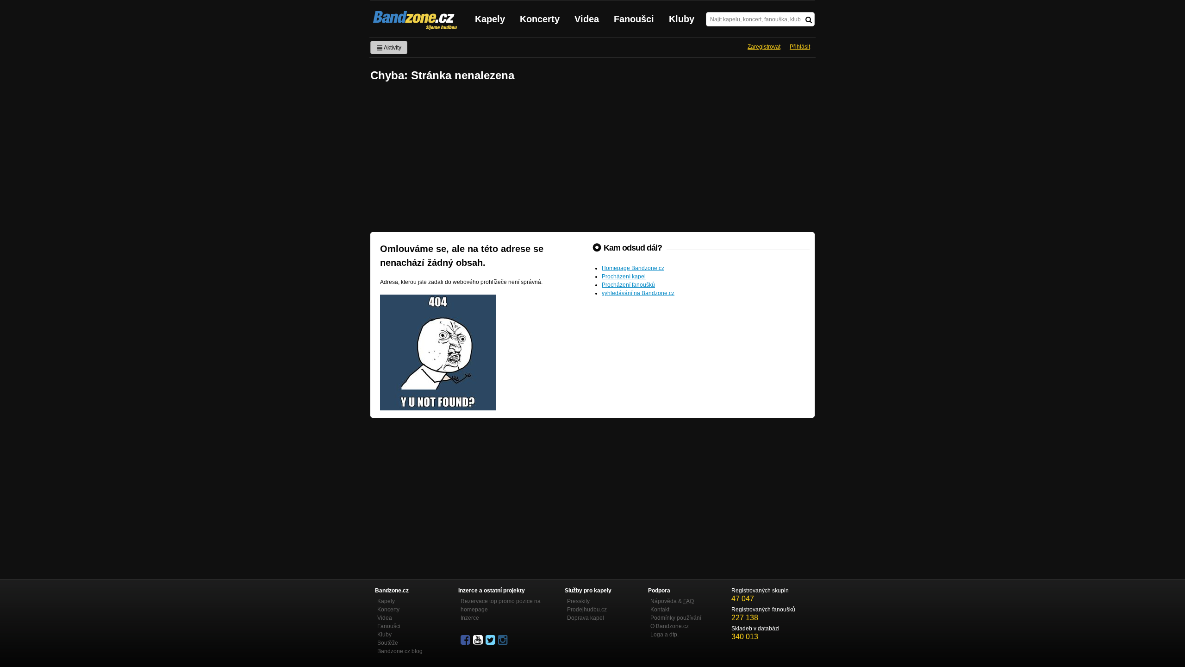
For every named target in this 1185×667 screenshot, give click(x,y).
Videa (586, 19)
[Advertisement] (592, 158)
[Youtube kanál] (478, 640)
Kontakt (659, 609)
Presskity (578, 601)
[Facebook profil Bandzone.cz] (466, 640)
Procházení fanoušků (628, 285)
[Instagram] (503, 640)
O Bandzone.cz (669, 626)
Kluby (681, 19)
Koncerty (540, 19)
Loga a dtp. (664, 634)
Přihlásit (800, 47)
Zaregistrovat (764, 47)
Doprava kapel (585, 618)
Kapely (490, 19)
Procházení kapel (624, 276)
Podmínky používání (675, 618)
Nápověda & (672, 601)
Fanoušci (634, 19)
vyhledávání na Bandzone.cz (638, 293)
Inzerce (470, 618)
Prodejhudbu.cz (587, 609)
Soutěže (387, 643)
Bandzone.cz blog (400, 651)
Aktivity (392, 47)
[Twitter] (491, 640)
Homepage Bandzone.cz (633, 268)
